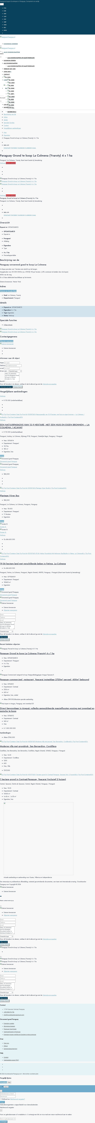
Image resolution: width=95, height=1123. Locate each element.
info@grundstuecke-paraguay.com (14, 1015)
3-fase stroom (8, 325)
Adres (6, 117)
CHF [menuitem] (5, 19)
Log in (2, 1102)
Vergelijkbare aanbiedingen (12, 128)
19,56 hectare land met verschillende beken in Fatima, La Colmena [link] (33, 563)
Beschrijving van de (10, 114)
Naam (2, 363)
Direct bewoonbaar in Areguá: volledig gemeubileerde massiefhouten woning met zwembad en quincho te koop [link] (47, 710)
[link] (47, 417)
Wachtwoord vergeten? (17, 1099)
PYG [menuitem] (5, 8)
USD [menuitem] (5, 14)
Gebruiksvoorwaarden (49, 384)
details (6, 120)
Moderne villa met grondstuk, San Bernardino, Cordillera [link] (28, 746)
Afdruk (6, 1046)
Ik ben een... (4, 371)
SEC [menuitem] (5, 27)
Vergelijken (3, 1082)
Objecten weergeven (6, 341)
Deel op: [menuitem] (6, 145)
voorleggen (4, 1122)
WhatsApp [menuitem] (7, 148)
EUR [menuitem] (5, 11)
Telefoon (2, 365)
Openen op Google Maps (8, 291)
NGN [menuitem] (5, 30)
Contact (7, 80)
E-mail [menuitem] (34, 148)
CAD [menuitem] (5, 16)
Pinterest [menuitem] (14, 148)
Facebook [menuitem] (21, 148)
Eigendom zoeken (11, 44)
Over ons (7, 71)
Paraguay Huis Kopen (10, 1029)
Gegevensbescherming (10, 1049)
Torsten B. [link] (3, 527)
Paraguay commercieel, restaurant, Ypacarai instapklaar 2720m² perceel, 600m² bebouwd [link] (44, 679)
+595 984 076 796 (9, 1012)
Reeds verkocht (11, 163)
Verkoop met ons (9, 69)
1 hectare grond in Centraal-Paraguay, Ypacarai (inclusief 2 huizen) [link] (33, 779)
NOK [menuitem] (5, 25)
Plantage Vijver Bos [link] (9, 495)
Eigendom (7, 135)
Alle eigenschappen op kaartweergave (21, 58)
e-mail (2, 368)
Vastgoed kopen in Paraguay (12, 1032)
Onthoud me (6, 1099)
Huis (5, 132)
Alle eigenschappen (12, 52)
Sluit (9, 1082)
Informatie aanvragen (6, 387)
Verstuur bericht (18, 387)
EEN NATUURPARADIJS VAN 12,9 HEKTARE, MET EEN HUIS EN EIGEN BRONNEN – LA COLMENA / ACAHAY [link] (45, 426)
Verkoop (3, 163)
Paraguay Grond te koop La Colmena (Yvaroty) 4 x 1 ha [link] (27, 653)
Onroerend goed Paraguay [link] (8, 461)
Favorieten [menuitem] (11, 112)
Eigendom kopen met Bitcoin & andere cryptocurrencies (20, 1034)
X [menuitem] (25, 148)
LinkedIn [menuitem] (29, 148)
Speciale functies (9, 123)
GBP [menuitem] (5, 22)
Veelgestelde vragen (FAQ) (11, 1060)
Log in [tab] (6, 1086)
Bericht (2, 381)
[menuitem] (49, 33)
